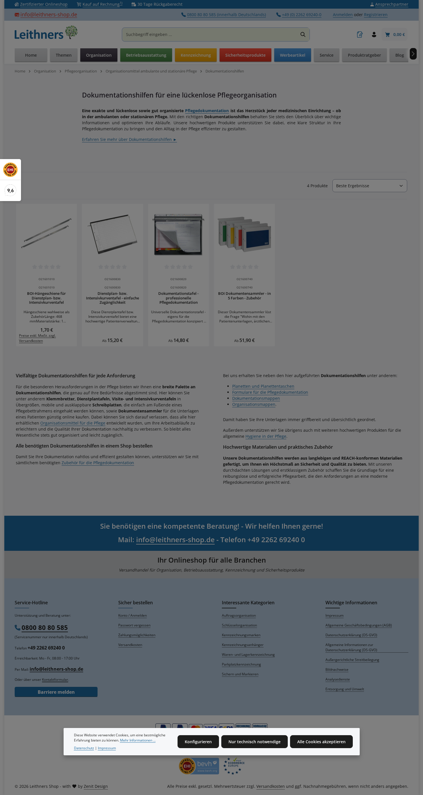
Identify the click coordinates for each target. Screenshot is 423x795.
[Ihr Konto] (373, 34)
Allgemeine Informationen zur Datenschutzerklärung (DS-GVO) (351, 647)
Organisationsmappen (253, 404)
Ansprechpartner (391, 4)
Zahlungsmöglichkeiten (136, 634)
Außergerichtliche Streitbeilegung (352, 659)
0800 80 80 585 (45, 627)
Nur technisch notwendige (254, 741)
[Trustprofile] (211, 766)
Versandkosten (130, 644)
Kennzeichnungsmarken (241, 634)
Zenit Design (96, 786)
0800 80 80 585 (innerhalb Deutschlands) (226, 15)
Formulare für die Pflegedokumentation (270, 392)
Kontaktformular (55, 679)
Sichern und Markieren (240, 674)
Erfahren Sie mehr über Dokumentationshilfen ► (129, 139)
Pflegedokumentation (207, 110)
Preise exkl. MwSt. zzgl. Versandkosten (37, 338)
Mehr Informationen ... (138, 740)
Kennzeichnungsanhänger (243, 644)
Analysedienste (337, 679)
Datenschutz (84, 747)
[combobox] (209, 34)
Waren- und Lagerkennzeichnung (248, 654)
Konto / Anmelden (132, 615)
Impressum (334, 615)
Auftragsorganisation (239, 615)
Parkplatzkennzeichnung (241, 664)
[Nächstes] (413, 54)
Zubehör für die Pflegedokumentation (98, 462)
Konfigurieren (198, 741)
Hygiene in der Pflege (265, 436)
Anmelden (343, 15)
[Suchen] (303, 34)
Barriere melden (56, 692)
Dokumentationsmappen (256, 398)
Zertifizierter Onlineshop (44, 4)
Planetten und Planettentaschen (263, 386)
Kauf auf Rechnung (102, 4)
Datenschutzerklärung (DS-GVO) (351, 634)
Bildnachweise (336, 669)
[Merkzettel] (359, 34)
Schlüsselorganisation (239, 625)
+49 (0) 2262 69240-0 (301, 15)
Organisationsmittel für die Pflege (72, 423)
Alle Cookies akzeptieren (321, 741)
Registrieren (376, 15)
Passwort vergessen (134, 625)
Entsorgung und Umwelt (344, 689)
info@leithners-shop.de (48, 14)
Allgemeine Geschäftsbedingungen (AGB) (358, 625)
